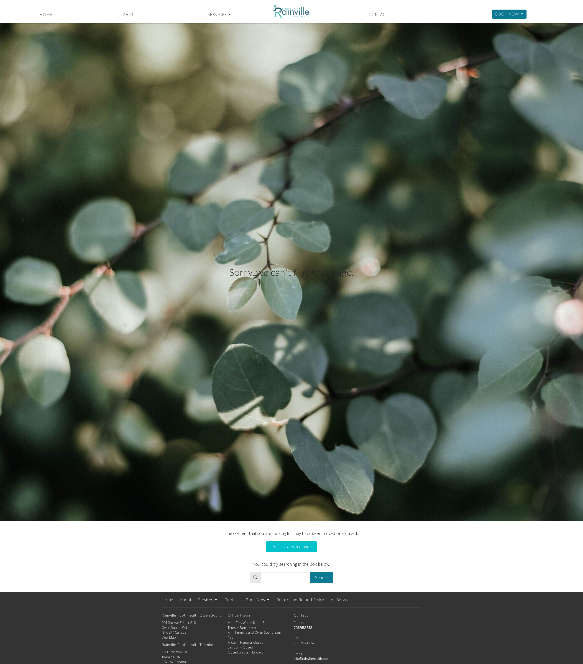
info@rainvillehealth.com (311, 658)
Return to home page (291, 546)
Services (217, 14)
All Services (341, 599)
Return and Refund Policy (300, 599)
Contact (378, 14)
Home (46, 14)
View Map (169, 637)
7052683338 (303, 627)
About (130, 14)
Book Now (507, 14)
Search (321, 577)
